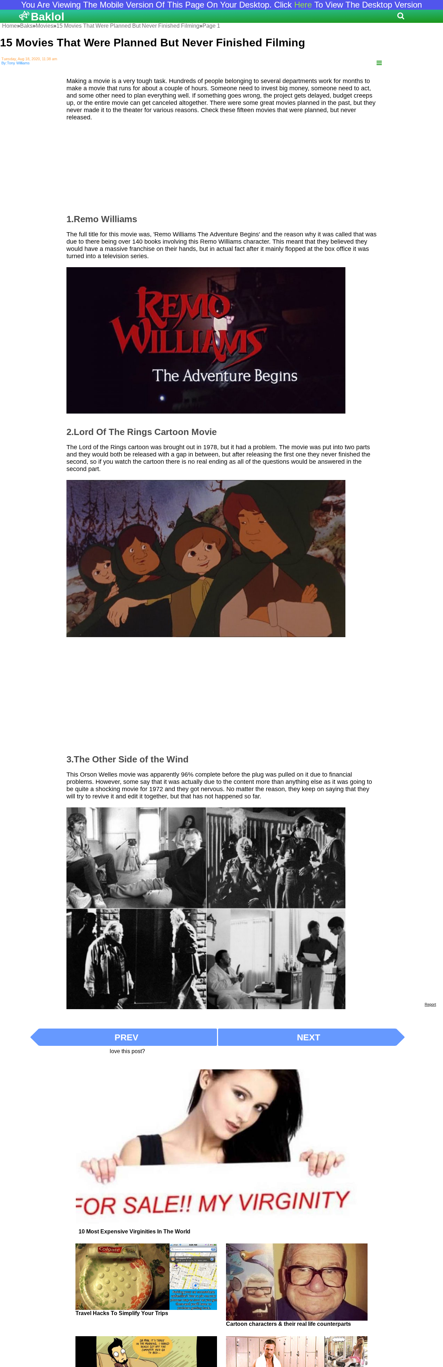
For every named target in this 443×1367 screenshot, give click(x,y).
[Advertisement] (221, 164)
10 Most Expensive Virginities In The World (134, 1231)
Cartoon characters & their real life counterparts (288, 1324)
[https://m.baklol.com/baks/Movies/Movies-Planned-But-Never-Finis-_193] (379, 63)
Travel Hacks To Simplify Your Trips (121, 1313)
